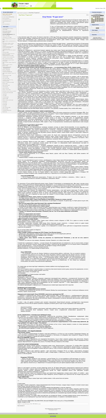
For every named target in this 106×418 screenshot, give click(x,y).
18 (99, 19)
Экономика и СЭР (6, 37)
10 (97, 18)
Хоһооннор (4, 86)
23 (95, 21)
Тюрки (3, 94)
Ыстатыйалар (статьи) (6, 19)
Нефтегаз (4, 76)
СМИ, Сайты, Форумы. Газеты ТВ (9, 73)
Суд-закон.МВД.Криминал (7, 34)
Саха (3, 95)
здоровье (4, 98)
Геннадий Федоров (6, 110)
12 (100, 18)
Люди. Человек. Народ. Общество (9, 62)
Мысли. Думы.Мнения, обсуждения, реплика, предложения (6, 32)
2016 (21, 12)
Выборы (4, 83)
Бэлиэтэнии (10, 8)
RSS (104, 8)
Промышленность (6, 75)
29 (93, 22)
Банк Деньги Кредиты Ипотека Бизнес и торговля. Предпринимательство (8, 54)
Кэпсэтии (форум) (6, 24)
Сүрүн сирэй (4, 8)
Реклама (4, 101)
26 (100, 21)
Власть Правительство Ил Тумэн (9, 38)
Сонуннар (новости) (6, 15)
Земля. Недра (5, 69)
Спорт (3, 102)
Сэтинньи (25, 12)
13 (102, 18)
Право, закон (5, 35)
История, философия (6, 92)
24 (97, 21)
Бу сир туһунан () (8, 16)
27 (102, 21)
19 (100, 19)
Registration (51, 409)
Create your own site (95, 32)
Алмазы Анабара (5, 67)
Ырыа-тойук (4, 88)
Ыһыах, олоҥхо (5, 89)
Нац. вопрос (4, 78)
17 (97, 19)
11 (99, 18)
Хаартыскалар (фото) (6, 21)
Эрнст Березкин (5, 107)
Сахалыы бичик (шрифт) (20, 8)
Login (56, 409)
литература (4, 97)
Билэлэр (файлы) (5, 18)
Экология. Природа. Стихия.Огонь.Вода (6, 71)
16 (95, 19)
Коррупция (4, 52)
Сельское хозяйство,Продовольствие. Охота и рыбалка (8, 46)
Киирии (14, 8)
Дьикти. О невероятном (7, 82)
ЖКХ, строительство (6, 58)
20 (102, 19)
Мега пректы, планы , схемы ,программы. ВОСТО (8, 44)
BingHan (4, 111)
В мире (3, 104)
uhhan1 (39, 403)
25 (99, 21)
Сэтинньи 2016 (97, 14)
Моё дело (4, 108)
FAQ (3, 22)
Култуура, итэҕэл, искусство (8, 91)
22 (93, 21)
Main (18, 12)
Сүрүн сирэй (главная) (7, 14)
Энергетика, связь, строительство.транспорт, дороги (9, 49)
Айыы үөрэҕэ (5, 85)
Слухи (3, 105)
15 (93, 19)
